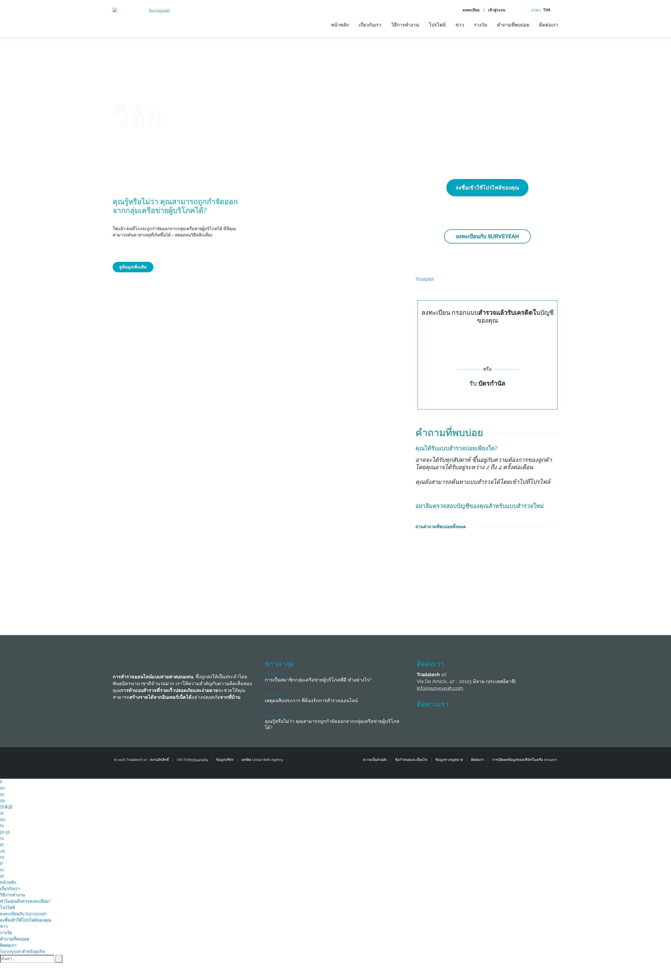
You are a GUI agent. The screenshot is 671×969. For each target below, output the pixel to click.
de (2, 800)
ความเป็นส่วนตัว (375, 760)
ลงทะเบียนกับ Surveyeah (487, 236)
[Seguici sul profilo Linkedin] (463, 720)
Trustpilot (424, 279)
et (2, 876)
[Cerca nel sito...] (517, 10)
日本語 (6, 806)
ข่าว (460, 25)
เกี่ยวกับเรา (370, 25)
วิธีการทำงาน (405, 25)
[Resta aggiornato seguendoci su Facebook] (424, 720)
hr (2, 825)
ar (2, 813)
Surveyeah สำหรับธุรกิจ (22, 951)
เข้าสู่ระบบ (496, 10)
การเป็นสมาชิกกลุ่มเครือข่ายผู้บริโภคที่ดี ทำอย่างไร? (318, 680)
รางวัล (480, 25)
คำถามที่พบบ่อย (513, 25)
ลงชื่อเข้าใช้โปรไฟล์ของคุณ (487, 188)
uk (2, 850)
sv (2, 869)
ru (2, 838)
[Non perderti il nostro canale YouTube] (501, 720)
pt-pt (5, 832)
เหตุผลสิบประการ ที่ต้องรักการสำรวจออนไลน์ (311, 700)
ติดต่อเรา (548, 25)
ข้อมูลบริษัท (225, 760)
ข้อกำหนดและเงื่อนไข (411, 760)
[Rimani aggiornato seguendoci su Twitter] (443, 720)
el (1, 844)
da (2, 819)
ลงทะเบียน (471, 10)
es (2, 794)
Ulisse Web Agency (267, 760)
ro (2, 857)
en (2, 788)
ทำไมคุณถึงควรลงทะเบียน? (25, 901)
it (1, 781)
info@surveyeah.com (440, 688)
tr (1, 863)
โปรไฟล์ (437, 25)
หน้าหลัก (340, 25)
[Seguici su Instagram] (482, 720)
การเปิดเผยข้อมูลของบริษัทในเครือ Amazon (524, 760)
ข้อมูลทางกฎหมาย (449, 760)
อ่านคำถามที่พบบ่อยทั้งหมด (440, 526)
